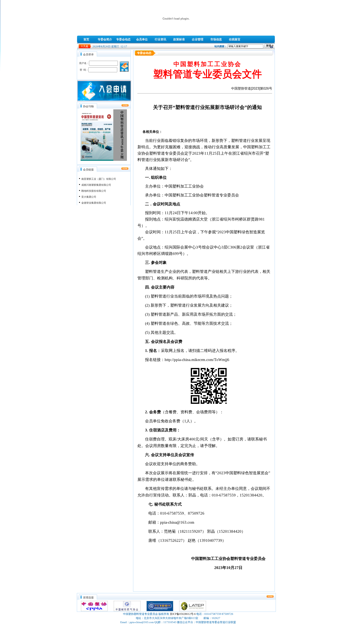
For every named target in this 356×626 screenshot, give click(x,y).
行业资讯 (160, 39)
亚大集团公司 (88, 194)
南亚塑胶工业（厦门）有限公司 (98, 176)
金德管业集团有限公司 (93, 200)
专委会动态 (123, 39)
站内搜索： (220, 46)
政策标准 (179, 39)
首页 (86, 39)
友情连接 (88, 597)
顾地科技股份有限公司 (93, 188)
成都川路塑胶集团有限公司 (96, 182)
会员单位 (142, 39)
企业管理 (197, 39)
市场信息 (216, 39)
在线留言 (234, 39)
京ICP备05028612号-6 (183, 613)
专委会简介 (105, 39)
